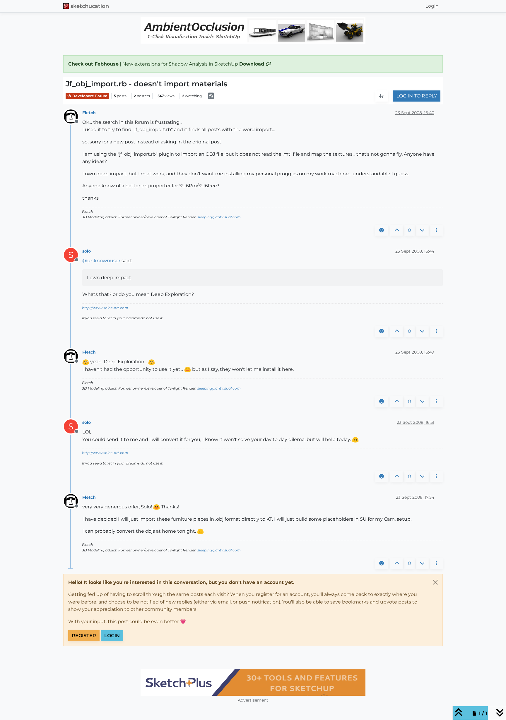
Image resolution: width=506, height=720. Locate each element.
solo (86, 251)
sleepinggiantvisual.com (219, 217)
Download (252, 64)
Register (84, 635)
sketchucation (90, 6)
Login (112, 635)
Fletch (89, 112)
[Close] (435, 582)
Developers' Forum (89, 96)
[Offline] (73, 116)
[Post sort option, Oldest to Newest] (381, 96)
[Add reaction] (381, 230)
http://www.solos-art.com (105, 308)
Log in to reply (416, 96)
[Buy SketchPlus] (253, 682)
